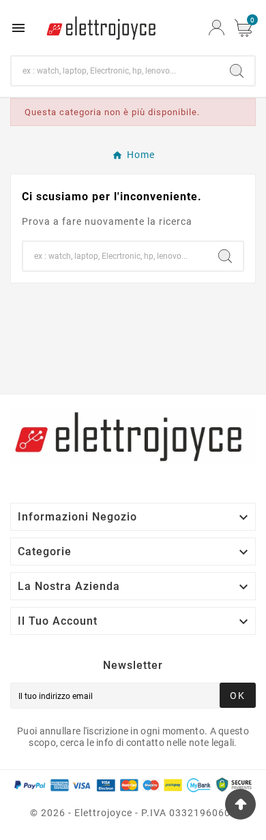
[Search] (236, 70)
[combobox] (115, 71)
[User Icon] (216, 27)
